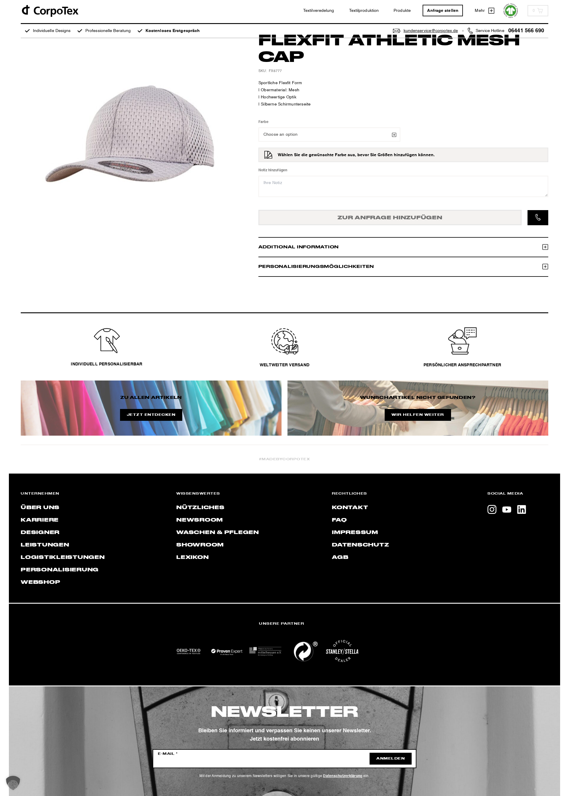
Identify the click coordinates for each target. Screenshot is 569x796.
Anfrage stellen (442, 11)
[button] (13, 783)
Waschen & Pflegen (217, 532)
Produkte (402, 11)
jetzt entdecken (151, 414)
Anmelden (390, 758)
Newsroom (199, 520)
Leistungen (45, 545)
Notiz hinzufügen (272, 170)
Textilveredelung (318, 11)
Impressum (355, 532)
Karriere (40, 520)
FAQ (339, 520)
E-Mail (168, 753)
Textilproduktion (364, 11)
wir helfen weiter (417, 414)
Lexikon (192, 557)
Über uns (40, 507)
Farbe (263, 122)
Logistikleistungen (63, 557)
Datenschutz (360, 545)
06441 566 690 (526, 30)
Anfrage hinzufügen (390, 217)
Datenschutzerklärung (342, 776)
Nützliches (200, 507)
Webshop (40, 582)
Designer (40, 532)
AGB (340, 557)
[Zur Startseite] (50, 10)
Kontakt (350, 507)
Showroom (200, 545)
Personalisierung (60, 570)
